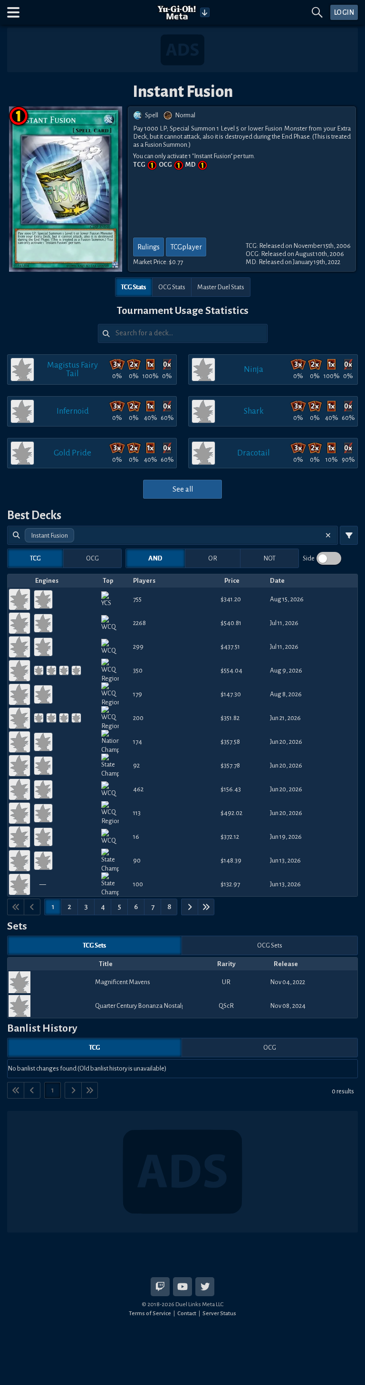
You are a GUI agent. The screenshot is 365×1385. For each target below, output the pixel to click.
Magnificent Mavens (122, 982)
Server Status (219, 1313)
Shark (254, 411)
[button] (13, 12)
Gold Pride (72, 452)
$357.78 (230, 765)
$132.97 (230, 884)
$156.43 (231, 789)
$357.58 (230, 741)
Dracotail (253, 452)
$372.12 (230, 836)
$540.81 (231, 622)
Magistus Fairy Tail (72, 369)
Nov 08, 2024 (288, 1005)
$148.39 (231, 860)
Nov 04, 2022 (287, 982)
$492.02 (231, 812)
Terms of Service (150, 1313)
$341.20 (231, 599)
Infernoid (73, 411)
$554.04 (231, 670)
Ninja (253, 369)
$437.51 (230, 646)
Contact (186, 1313)
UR (226, 982)
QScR (226, 1005)
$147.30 (231, 694)
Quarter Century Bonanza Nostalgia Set (138, 1005)
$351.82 (230, 717)
